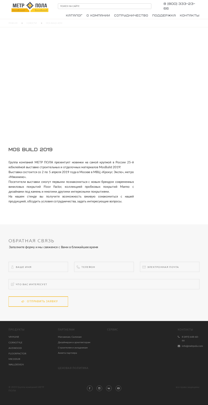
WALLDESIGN (16, 364)
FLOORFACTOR (17, 353)
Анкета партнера (67, 353)
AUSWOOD (15, 348)
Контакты (185, 330)
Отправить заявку (42, 301)
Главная (13, 23)
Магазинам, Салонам (69, 337)
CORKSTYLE (15, 342)
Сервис (112, 330)
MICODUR (14, 359)
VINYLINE (14, 337)
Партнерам (66, 330)
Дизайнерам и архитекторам (74, 342)
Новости (31, 23)
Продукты (17, 330)
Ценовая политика (73, 368)
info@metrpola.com (192, 346)
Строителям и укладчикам (73, 347)
